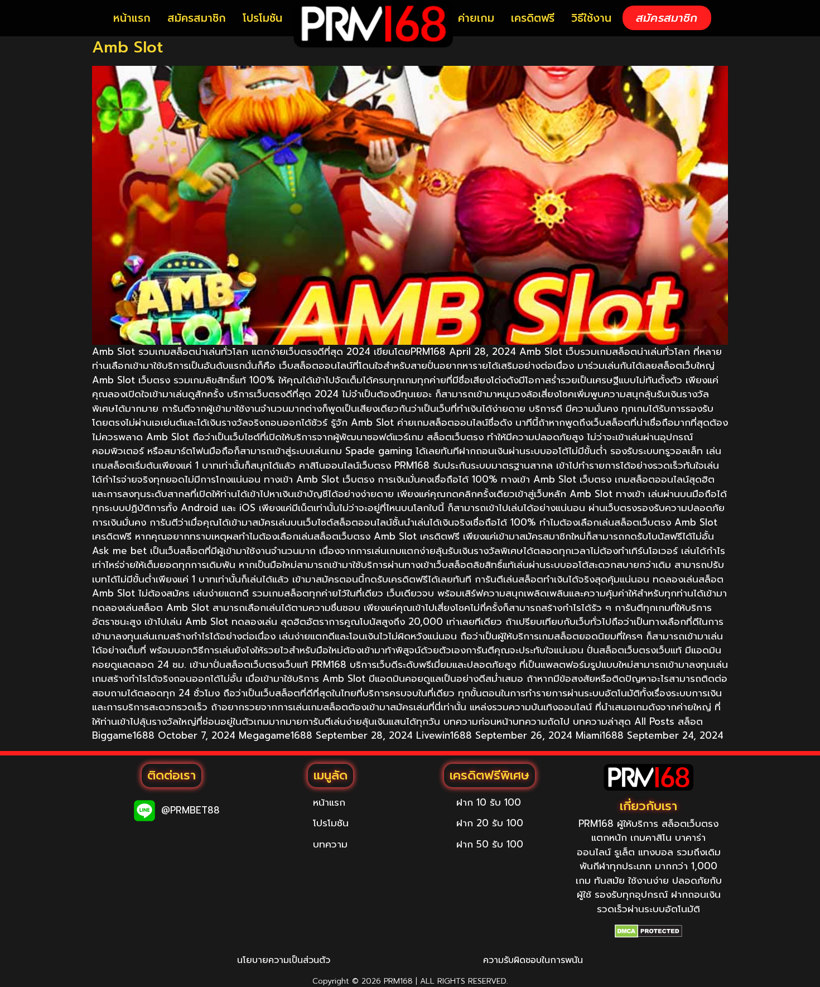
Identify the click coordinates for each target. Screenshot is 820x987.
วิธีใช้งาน (591, 18)
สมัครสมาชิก (196, 18)
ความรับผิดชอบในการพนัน (533, 960)
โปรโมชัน (262, 18)
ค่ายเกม (476, 18)
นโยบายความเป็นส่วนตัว (283, 960)
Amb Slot (127, 47)
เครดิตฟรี (532, 18)
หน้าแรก (132, 18)
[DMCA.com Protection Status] (648, 931)
